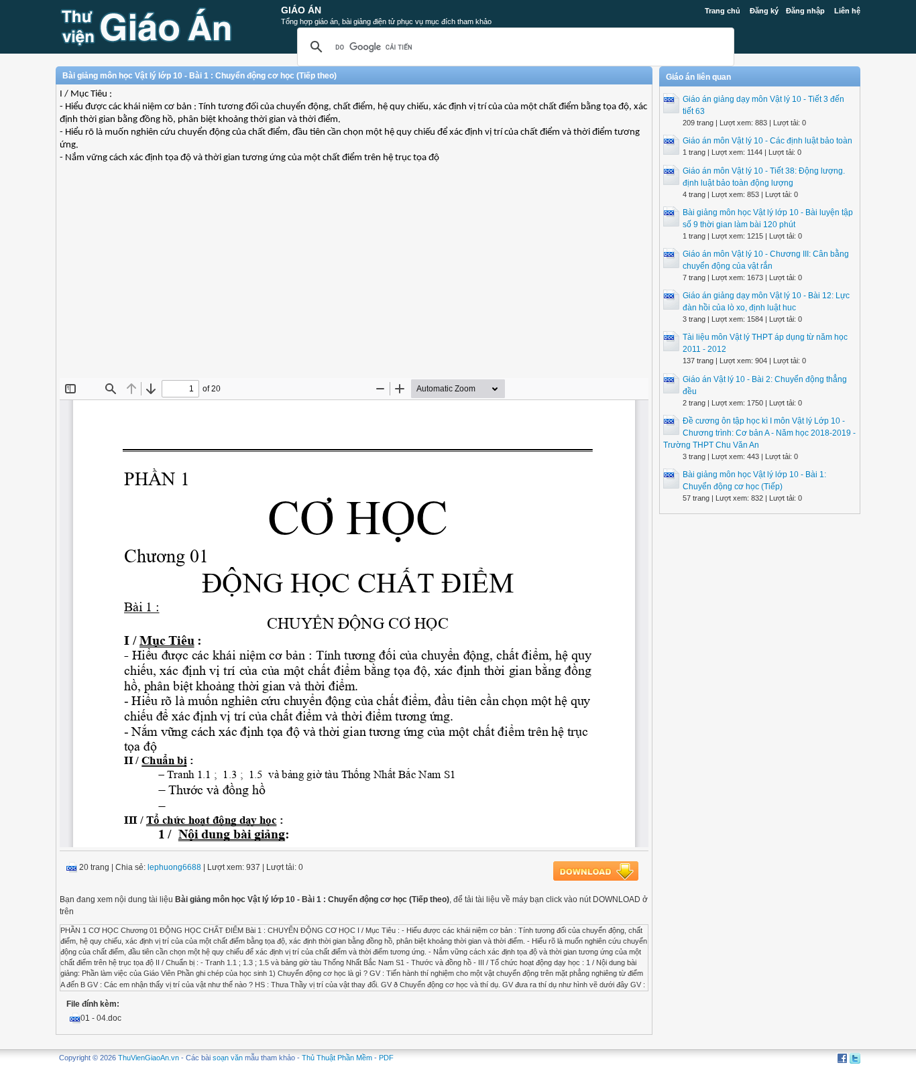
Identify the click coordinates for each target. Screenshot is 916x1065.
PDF (386, 1058)
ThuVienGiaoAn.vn (148, 1058)
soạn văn (228, 1058)
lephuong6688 (174, 867)
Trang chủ (722, 11)
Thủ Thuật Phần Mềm (337, 1058)
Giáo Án (301, 10)
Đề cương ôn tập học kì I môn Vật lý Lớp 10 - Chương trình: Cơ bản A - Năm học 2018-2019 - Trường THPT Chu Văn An (759, 433)
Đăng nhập (805, 11)
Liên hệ (847, 11)
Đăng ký (764, 11)
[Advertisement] (354, 281)
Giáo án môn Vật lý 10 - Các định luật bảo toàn (767, 140)
